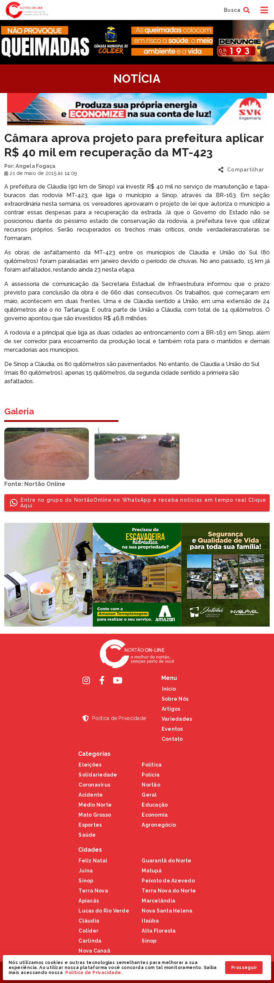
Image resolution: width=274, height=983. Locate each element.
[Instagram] (86, 680)
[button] (236, 10)
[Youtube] (117, 680)
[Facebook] (101, 680)
